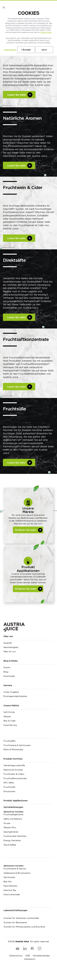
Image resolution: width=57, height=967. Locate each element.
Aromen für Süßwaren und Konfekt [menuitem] (21, 918)
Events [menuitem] (7, 667)
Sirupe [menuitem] (7, 823)
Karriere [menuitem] (8, 686)
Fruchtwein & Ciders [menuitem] (14, 774)
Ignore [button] (44, 49)
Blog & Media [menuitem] (11, 661)
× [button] (3, 6)
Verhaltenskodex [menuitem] (41, 955)
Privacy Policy (45, 32)
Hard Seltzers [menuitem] (10, 886)
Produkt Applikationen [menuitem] (16, 801)
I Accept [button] (26, 49)
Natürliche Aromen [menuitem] (13, 769)
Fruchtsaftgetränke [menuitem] (13, 814)
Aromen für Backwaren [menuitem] (15, 922)
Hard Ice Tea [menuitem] (10, 890)
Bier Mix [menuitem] (8, 881)
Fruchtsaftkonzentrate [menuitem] (15, 778)
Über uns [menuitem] (8, 636)
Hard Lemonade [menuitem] (12, 894)
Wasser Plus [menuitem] (10, 827)
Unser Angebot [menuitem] (11, 692)
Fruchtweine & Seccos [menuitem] (15, 868)
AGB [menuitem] (27, 955)
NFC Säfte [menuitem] (9, 782)
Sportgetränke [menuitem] (11, 832)
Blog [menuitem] (6, 672)
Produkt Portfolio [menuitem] (13, 759)
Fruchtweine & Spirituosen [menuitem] (17, 745)
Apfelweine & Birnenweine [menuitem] (17, 873)
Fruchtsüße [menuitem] (9, 787)
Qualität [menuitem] (8, 643)
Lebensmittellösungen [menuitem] (15, 910)
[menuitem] (28, 735)
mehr (16, 166)
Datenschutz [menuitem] (15, 955)
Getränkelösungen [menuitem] (13, 807)
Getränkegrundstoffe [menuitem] (14, 765)
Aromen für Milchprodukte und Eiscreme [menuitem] (24, 926)
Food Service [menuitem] (10, 725)
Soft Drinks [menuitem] (9, 712)
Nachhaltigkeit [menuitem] (11, 647)
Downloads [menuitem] (9, 676)
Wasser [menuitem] (7, 716)
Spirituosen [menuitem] (9, 877)
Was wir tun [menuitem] (10, 651)
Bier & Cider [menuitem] (10, 720)
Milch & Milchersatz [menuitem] (13, 749)
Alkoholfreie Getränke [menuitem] (13, 812)
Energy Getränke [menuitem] (12, 840)
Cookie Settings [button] (10, 49)
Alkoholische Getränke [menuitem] (14, 866)
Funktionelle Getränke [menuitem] (15, 836)
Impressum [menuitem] (29, 959)
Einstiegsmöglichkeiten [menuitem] (15, 696)
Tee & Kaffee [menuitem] (10, 844)
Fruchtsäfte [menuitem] (9, 741)
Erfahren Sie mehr (26, 589)
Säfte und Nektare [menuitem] (13, 819)
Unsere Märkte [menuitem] (11, 706)
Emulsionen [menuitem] (9, 791)
